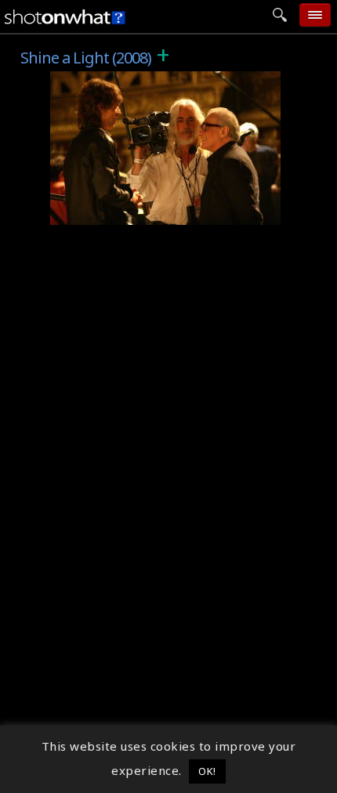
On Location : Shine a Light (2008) (160, 213)
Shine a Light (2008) (118, 80)
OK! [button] (207, 771)
